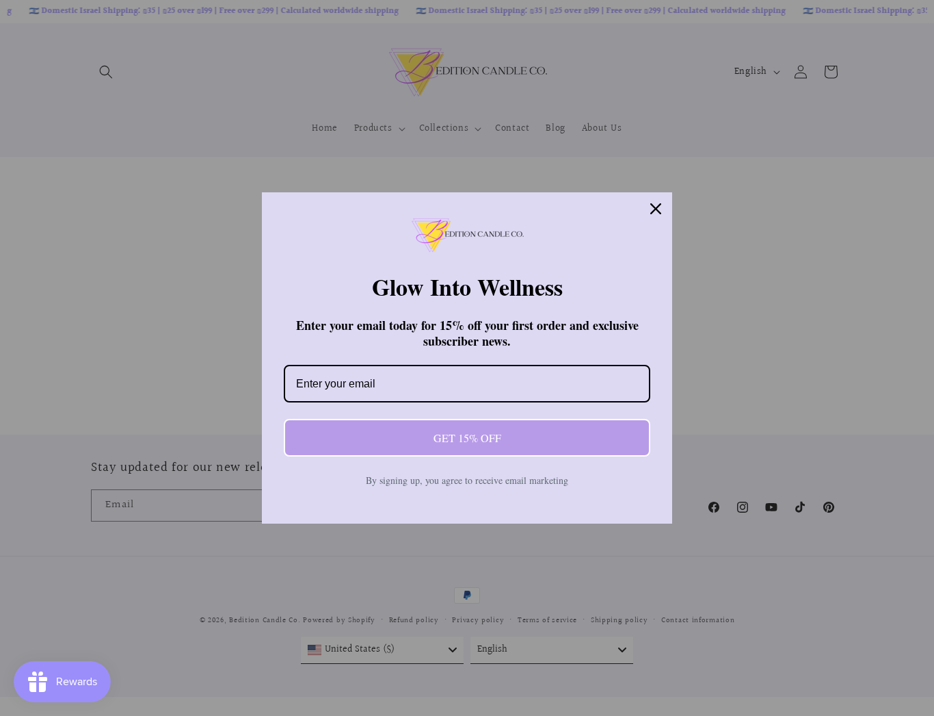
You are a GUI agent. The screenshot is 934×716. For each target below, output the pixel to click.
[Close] (655, 208)
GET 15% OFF (467, 438)
